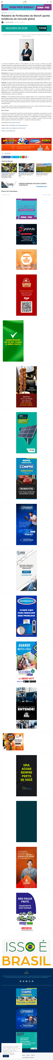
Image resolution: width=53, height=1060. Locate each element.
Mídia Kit (33, 1055)
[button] (2, 2)
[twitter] (23, 981)
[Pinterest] (23, 157)
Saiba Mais (12, 1054)
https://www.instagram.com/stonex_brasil (15, 128)
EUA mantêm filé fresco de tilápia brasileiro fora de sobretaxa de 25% (26, 175)
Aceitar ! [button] (6, 1056)
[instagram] (29, 981)
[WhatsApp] (20, 157)
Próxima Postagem (47, 194)
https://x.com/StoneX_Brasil (8, 130)
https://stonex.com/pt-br (14, 122)
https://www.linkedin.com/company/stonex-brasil (17, 125)
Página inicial (4, 12)
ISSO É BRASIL (30, 1057)
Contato (28, 1055)
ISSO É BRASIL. (11, 12)
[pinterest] (32, 981)
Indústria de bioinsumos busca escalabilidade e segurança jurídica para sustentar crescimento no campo (8, 175)
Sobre (23, 1055)
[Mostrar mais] (28, 157)
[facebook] (20, 981)
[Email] (26, 157)
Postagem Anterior (6, 194)
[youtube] (26, 981)
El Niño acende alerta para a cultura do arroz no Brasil (42, 174)
